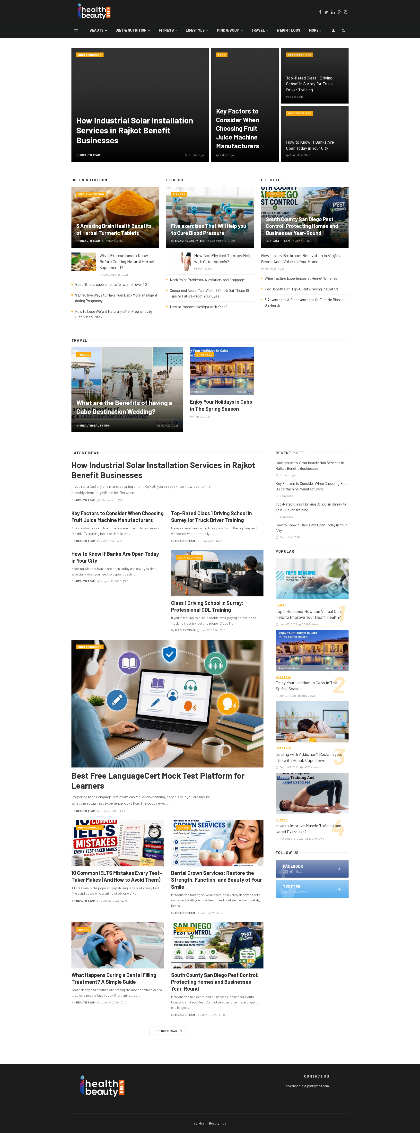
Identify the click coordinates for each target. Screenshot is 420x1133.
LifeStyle (195, 30)
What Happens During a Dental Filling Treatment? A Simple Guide (113, 978)
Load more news (165, 1030)
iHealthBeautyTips (190, 240)
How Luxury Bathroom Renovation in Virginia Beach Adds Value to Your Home (301, 258)
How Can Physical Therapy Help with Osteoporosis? (223, 258)
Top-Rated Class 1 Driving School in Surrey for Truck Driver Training (309, 83)
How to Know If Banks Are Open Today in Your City (310, 145)
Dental (183, 827)
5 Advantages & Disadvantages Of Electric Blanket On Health (305, 302)
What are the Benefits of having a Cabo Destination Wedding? (124, 407)
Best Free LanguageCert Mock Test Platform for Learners (158, 780)
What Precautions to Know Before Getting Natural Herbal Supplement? (126, 261)
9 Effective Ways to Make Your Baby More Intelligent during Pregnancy (116, 298)
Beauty (96, 30)
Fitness (166, 30)
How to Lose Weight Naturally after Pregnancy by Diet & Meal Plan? (114, 314)
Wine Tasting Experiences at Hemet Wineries (301, 278)
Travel (258, 30)
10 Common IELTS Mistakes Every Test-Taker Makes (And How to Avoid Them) (116, 876)
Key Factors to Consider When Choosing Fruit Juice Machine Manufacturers (237, 128)
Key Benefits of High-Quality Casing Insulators (302, 289)
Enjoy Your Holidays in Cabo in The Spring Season (221, 404)
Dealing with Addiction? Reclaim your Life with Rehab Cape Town (309, 757)
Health (281, 604)
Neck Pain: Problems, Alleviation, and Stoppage (207, 280)
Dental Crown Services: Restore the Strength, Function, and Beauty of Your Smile (216, 880)
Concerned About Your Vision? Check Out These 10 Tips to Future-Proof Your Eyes (209, 293)
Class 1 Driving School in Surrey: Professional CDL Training (207, 606)
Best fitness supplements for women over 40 (111, 284)
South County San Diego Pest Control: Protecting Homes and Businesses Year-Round (302, 226)
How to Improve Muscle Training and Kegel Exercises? (308, 828)
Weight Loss (288, 30)
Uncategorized (90, 54)
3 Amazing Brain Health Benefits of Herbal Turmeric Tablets (114, 229)
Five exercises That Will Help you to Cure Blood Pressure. (208, 229)
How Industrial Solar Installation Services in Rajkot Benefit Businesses (134, 130)
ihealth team (90, 155)
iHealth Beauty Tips (212, 1123)
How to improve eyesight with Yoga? (199, 307)
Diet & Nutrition (131, 30)
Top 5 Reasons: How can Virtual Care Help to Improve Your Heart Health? (309, 614)
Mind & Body (228, 30)
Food (222, 54)
